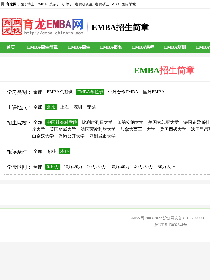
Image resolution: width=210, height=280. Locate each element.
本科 (64, 151)
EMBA (42, 4)
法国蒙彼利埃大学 (98, 129)
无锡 (91, 107)
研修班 (67, 4)
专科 (51, 151)
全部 (37, 91)
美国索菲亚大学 (163, 122)
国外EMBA (154, 91)
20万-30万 (96, 166)
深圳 (78, 107)
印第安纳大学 (130, 122)
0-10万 (53, 166)
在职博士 (27, 4)
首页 (11, 47)
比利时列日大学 (97, 122)
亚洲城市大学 (102, 136)
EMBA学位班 (90, 91)
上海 (64, 107)
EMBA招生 (79, 47)
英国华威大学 (63, 129)
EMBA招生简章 (42, 47)
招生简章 (177, 70)
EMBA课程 (143, 47)
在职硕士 (102, 4)
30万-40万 (120, 166)
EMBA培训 (175, 47)
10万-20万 (73, 166)
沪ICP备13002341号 (170, 225)
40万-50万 (143, 166)
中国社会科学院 (62, 122)
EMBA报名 (111, 47)
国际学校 (129, 4)
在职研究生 (84, 4)
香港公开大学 (72, 136)
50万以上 (166, 166)
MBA (115, 4)
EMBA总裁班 (60, 91)
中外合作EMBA (123, 91)
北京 (51, 107)
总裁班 (54, 4)
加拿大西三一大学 (137, 129)
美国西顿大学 (173, 129)
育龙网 (11, 4)
